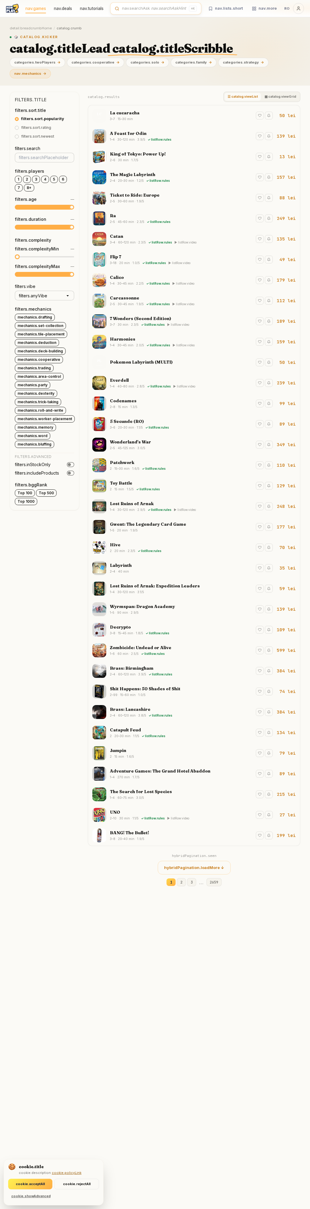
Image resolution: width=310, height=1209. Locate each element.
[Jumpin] (194, 753)
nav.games (35, 8)
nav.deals (63, 8)
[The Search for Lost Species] (194, 794)
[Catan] (194, 239)
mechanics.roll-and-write (40, 410)
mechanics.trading (34, 368)
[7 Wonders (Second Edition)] (194, 321)
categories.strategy (243, 62)
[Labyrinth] (194, 568)
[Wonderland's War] (194, 444)
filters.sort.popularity (42, 118)
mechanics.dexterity (36, 393)
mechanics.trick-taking (38, 402)
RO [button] (286, 8)
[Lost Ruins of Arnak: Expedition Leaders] (194, 588)
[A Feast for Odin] (194, 136)
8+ (29, 187)
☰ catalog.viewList (243, 97)
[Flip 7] (194, 259)
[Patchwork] (194, 465)
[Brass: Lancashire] (194, 712)
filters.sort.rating (36, 127)
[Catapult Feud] (194, 732)
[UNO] (194, 815)
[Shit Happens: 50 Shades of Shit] (194, 691)
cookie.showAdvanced (31, 1196)
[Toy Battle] (194, 485)
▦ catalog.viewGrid (280, 97)
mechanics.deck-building (40, 351)
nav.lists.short (229, 8)
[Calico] (194, 280)
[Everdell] (194, 383)
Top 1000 (26, 501)
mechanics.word (33, 435)
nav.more (268, 8)
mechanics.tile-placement (41, 334)
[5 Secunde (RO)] (194, 424)
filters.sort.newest (37, 136)
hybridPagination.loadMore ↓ (194, 867)
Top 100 (25, 493)
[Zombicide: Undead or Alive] (194, 650)
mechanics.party (33, 385)
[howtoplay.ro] (12, 8)
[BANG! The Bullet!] (194, 835)
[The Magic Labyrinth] (194, 177)
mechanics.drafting (35, 317)
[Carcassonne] (194, 300)
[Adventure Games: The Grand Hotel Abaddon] (194, 773)
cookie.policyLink (66, 1173)
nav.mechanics (30, 73)
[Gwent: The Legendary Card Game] (194, 527)
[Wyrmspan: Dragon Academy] (194, 609)
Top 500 (46, 493)
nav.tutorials (92, 8)
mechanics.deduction (37, 342)
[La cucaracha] (194, 115)
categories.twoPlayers (37, 62)
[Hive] (194, 547)
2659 (214, 882)
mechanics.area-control (39, 376)
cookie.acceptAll (30, 1184)
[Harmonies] (194, 342)
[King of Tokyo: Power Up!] (194, 156)
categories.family (193, 62)
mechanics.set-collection (40, 325)
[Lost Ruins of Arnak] (194, 506)
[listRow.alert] (269, 115)
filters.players (29, 171)
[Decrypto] (194, 629)
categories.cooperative (95, 62)
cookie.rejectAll (77, 1184)
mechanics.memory (35, 427)
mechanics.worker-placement (45, 419)
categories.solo (147, 62)
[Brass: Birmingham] (194, 671)
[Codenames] (194, 403)
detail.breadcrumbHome (31, 28)
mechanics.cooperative (39, 359)
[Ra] (194, 218)
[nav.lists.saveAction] (260, 115)
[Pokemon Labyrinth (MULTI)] (194, 362)
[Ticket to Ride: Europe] (194, 198)
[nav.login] (298, 8)
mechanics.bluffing (34, 444)
